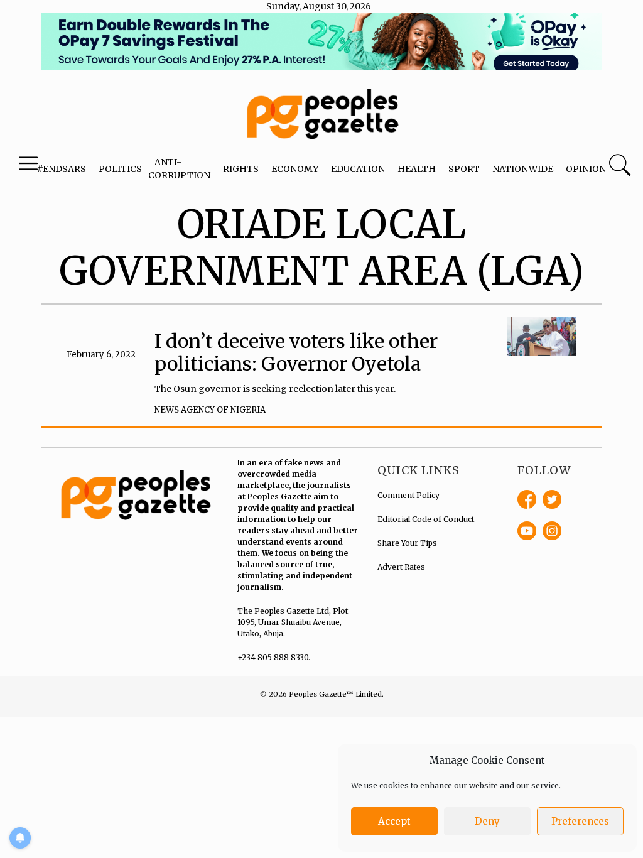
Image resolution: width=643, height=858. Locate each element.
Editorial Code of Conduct (425, 519)
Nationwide (522, 169)
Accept (394, 821)
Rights (241, 169)
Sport (464, 169)
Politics (120, 169)
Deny (487, 821)
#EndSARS (61, 169)
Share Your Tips (407, 543)
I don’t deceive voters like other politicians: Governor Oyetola (296, 352)
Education (358, 169)
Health (416, 169)
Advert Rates (401, 567)
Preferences (580, 821)
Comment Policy (408, 495)
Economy (294, 169)
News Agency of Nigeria (210, 410)
